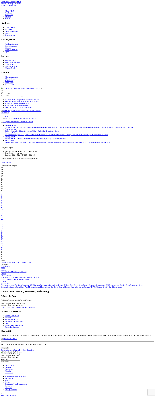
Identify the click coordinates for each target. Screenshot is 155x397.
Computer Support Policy (37, 138)
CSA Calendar (6, 275)
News (39, 142)
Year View (27, 262)
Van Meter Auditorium (32, 287)
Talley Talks (14, 277)
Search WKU (6, 94)
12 (2, 213)
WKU (7, 116)
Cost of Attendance (11, 66)
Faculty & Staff (10, 137)
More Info (12, 5)
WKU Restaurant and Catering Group (117, 285)
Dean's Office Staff (11, 142)
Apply (3, 5)
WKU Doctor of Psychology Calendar (13, 272)
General (3, 270)
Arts (51, 285)
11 (1, 211)
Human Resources (11, 46)
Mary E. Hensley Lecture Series (97, 135)
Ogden (12, 285)
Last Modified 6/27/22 (8, 395)
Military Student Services (40, 131)
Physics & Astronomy (22, 285)
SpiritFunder (9, 83)
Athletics (8, 17)
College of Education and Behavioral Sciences (20, 118)
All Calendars (5, 266)
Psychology (79, 127)
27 (2, 241)
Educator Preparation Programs (71, 142)
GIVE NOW (12, 339)
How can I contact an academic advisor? (18, 107)
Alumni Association (11, 77)
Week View (12, 262)
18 (2, 224)
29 (2, 245)
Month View (20, 262)
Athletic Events (58, 285)
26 (2, 239)
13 (2, 215)
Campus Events (39, 285)
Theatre (22, 287)
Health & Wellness (11, 50)
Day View (4, 262)
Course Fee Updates (12, 327)
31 (2, 249)
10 (2, 209)
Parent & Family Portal (12, 62)
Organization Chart (24, 142)
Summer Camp (15, 287)
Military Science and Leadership (64, 127)
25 (2, 238)
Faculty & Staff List (11, 138)
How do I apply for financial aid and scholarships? (22, 101)
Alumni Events (10, 79)
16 (2, 221)
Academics (8, 13)
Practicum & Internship (31, 277)
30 (2, 247)
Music (103, 285)
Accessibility (9, 378)
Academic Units (10, 125)
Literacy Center (54, 131)
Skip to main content (8, 2)
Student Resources (11, 129)
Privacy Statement (11, 390)
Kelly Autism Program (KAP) (15, 135)
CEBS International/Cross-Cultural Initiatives (49, 135)
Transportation (10, 35)
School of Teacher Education (123, 127)
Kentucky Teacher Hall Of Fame (75, 135)
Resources (25, 138)
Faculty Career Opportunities (56, 138)
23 (2, 234)
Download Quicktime (26, 350)
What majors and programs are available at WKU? (22, 100)
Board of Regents (89, 285)
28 (2, 243)
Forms (20, 138)
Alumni (47, 285)
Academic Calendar (11, 44)
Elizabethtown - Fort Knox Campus (52, 287)
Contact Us (9, 386)
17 (2, 222)
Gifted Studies (29, 135)
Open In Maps (6, 307)
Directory (8, 48)
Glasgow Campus (70, 287)
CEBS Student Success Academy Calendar (15, 279)
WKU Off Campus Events (98, 287)
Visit (7, 5)
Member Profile (10, 68)
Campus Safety (10, 27)
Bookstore (8, 29)
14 (2, 217)
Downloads (5, 348)
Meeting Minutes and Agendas (51, 142)
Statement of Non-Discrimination (16, 384)
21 (2, 230)
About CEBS (9, 140)
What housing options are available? (17, 105)
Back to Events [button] (6, 162)
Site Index (8, 388)
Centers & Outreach (11, 133)
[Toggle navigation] (2, 122)
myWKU (8, 52)
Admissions (9, 15)
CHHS (32, 285)
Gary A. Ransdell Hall (102, 142)
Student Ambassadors (12, 316)
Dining (7, 33)
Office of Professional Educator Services (18, 131)
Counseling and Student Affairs (15, 127)
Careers (7, 382)
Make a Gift (9, 81)
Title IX (7, 380)
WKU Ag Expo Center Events (73, 285)
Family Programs (10, 60)
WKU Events (5, 283)
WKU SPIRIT (10, 84)
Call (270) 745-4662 (18, 307)
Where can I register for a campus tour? (18, 103)
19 (2, 226)
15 (2, 219)
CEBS (3, 268)
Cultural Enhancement (114, 287)
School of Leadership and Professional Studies (98, 127)
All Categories (5, 277)
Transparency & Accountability (15, 376)
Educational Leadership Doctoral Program (40, 127)
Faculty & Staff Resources (14, 321)
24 (2, 236)
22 (2, 232)
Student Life (9, 18)
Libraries (98, 285)
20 (2, 228)
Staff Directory (30, 307)
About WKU (9, 11)
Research (34, 142)
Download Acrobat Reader (10, 350)
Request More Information (14, 325)
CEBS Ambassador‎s (88, 142)
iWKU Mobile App (11, 31)
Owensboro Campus (83, 287)
